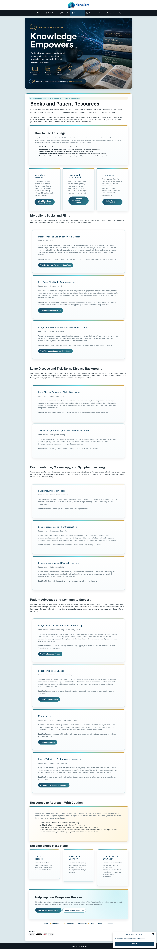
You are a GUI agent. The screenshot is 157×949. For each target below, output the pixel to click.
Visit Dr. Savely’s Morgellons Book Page (55, 265)
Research (70, 923)
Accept (134, 944)
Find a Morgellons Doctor (112, 202)
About (100, 923)
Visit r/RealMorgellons (49, 699)
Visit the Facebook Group (50, 654)
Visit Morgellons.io (47, 742)
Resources (82, 923)
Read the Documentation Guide (78, 200)
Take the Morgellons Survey (48, 910)
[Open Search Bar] (119, 13)
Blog (92, 923)
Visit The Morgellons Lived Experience (55, 351)
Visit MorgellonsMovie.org (50, 310)
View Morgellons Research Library (44, 202)
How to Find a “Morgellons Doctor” (53, 785)
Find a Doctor (57, 923)
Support (110, 923)
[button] (153, 934)
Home (46, 923)
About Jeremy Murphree (74, 910)
